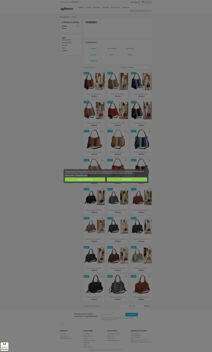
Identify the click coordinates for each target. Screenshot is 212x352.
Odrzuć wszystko (85, 179)
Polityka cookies (69, 175)
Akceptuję (127, 179)
